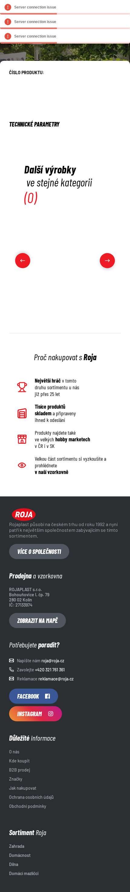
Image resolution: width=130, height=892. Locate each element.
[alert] (65, 7)
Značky (15, 779)
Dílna (13, 864)
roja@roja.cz (52, 660)
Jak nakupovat (22, 788)
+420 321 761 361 (50, 669)
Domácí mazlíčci (24, 873)
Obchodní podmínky (27, 806)
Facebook (28, 696)
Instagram (29, 713)
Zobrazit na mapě (37, 620)
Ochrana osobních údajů (31, 797)
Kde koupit (19, 760)
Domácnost (20, 855)
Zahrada (16, 846)
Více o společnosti (39, 551)
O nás (14, 751)
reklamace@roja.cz (55, 678)
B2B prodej (19, 769)
